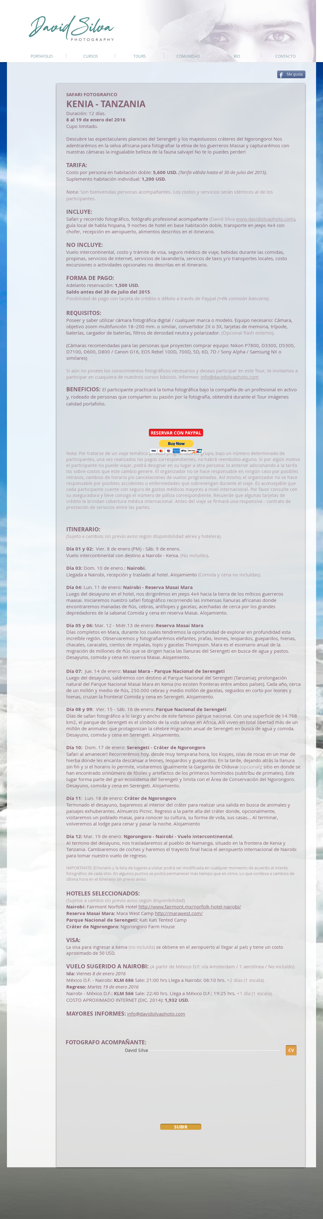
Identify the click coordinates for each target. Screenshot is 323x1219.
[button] (176, 433)
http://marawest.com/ (179, 913)
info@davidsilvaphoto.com (230, 377)
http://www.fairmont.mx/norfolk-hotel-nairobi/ (189, 906)
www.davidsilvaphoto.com (265, 219)
